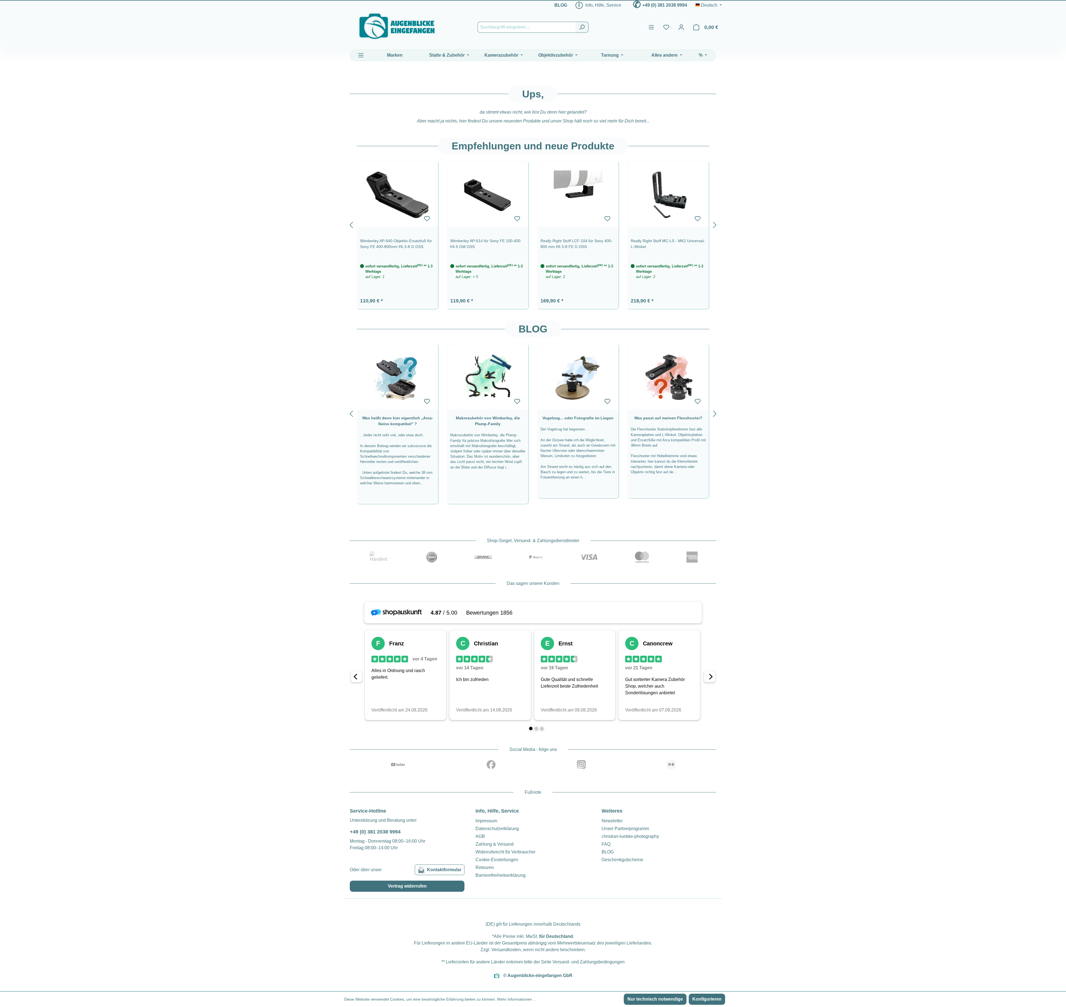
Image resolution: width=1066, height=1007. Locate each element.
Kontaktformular (444, 869)
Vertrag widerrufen (407, 886)
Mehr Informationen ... (516, 999)
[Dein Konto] (681, 27)
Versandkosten (506, 949)
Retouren (485, 867)
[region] (533, 224)
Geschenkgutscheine (622, 859)
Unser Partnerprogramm (625, 828)
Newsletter (612, 820)
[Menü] (651, 27)
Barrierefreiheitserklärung (501, 875)
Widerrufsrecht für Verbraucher (505, 852)
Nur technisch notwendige (655, 999)
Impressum (486, 820)
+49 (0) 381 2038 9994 (664, 5)
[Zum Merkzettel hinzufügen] (427, 218)
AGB (480, 836)
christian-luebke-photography (630, 836)
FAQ (606, 844)
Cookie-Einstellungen (497, 859)
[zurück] (351, 224)
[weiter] (715, 224)
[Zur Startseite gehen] (397, 26)
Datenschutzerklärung (497, 828)
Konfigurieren (706, 999)
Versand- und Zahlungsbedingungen (588, 962)
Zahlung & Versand (495, 844)
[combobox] (526, 27)
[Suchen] (582, 27)
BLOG (560, 5)
